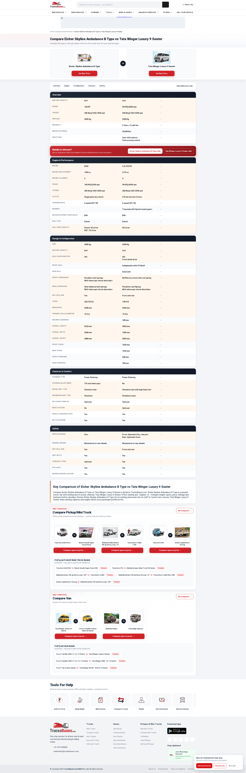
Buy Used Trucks (92, 740)
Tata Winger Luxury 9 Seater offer (178, 151)
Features (91, 86)
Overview (56, 86)
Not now (232, 766)
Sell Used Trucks (92, 744)
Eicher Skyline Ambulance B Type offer (145, 151)
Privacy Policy (163, 769)
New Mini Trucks (146, 729)
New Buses (117, 729)
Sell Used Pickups (147, 744)
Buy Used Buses (119, 740)
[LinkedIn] (192, 739)
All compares (184, 510)
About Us (152, 769)
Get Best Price (84, 73)
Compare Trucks (92, 733)
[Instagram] (186, 739)
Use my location (204, 766)
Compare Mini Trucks (148, 733)
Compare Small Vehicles (64, 32)
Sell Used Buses (119, 748)
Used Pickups (145, 740)
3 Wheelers (144, 736)
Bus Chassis (117, 736)
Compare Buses (119, 733)
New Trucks (90, 729)
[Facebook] (175, 739)
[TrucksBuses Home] (63, 727)
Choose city (220, 766)
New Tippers (91, 736)
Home (52, 32)
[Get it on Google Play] (176, 730)
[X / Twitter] (169, 739)
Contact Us (192, 769)
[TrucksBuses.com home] (57, 4)
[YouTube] (181, 739)
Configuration (79, 86)
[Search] (165, 5)
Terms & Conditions (178, 769)
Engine (66, 86)
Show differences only (185, 86)
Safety (102, 86)
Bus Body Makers (119, 744)
